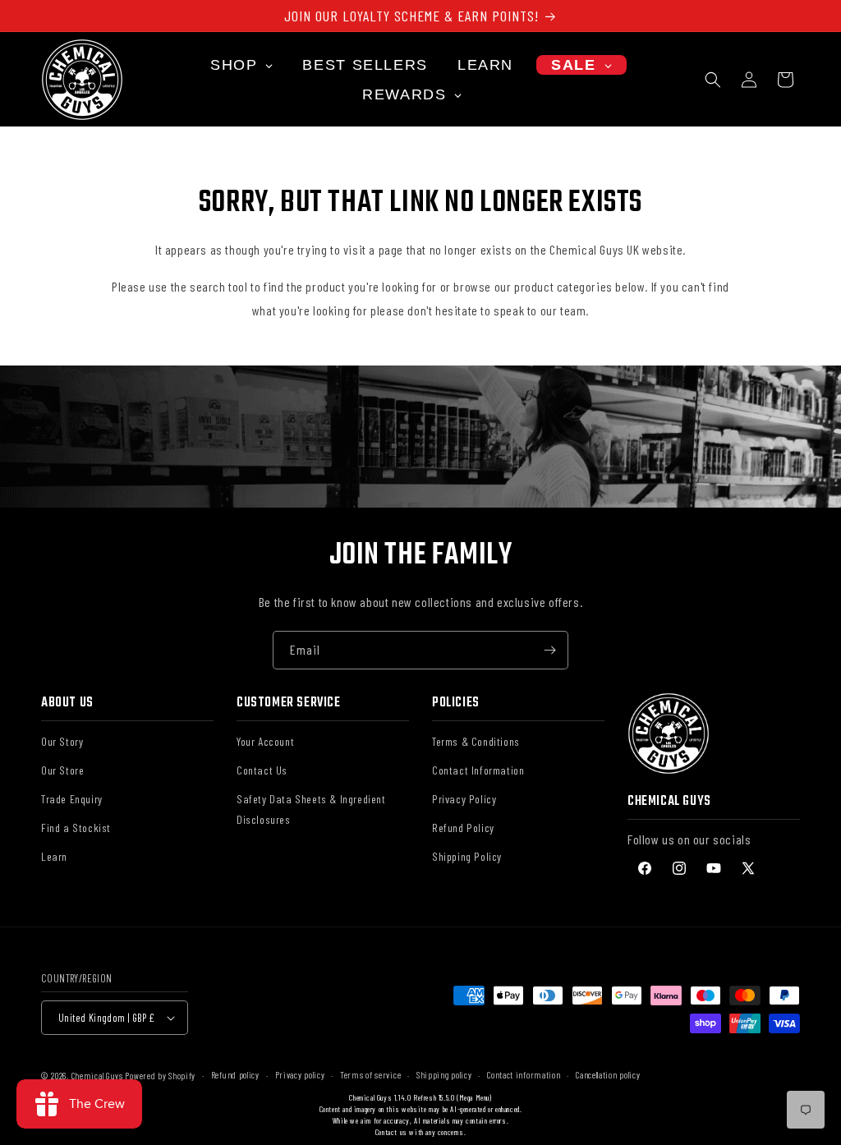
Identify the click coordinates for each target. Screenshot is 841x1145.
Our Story (62, 741)
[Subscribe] (549, 650)
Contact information (523, 1074)
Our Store (62, 770)
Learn (54, 856)
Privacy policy (300, 1074)
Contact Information (478, 770)
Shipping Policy (467, 856)
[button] (713, 80)
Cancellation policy (608, 1074)
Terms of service (370, 1074)
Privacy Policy (464, 799)
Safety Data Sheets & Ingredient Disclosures (311, 809)
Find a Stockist (76, 828)
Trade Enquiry (72, 799)
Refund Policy (463, 828)
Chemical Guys (97, 1075)
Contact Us (262, 770)
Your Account (265, 741)
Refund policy (235, 1074)
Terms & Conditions (476, 741)
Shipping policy (444, 1074)
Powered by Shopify (160, 1075)
